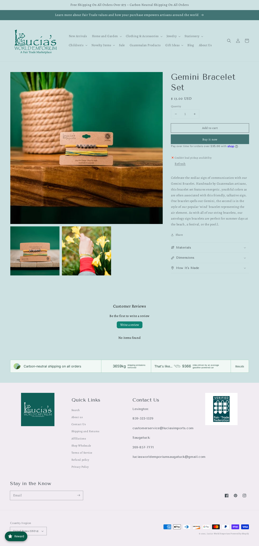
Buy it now (210, 139)
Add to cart (210, 128)
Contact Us (78, 424)
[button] (229, 40)
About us (77, 417)
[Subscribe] (78, 495)
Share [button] (179, 235)
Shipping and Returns (85, 431)
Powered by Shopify (239, 533)
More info (239, 366)
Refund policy (80, 460)
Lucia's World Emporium (218, 533)
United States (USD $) (25, 531)
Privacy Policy (80, 467)
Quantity (176, 106)
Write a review (129, 325)
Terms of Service (81, 453)
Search (75, 410)
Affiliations (78, 438)
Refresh (180, 164)
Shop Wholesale (81, 446)
